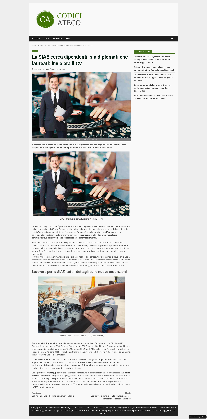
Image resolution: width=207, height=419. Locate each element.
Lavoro (46, 38)
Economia (36, 38)
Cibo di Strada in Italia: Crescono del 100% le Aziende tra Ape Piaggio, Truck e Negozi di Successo (154, 78)
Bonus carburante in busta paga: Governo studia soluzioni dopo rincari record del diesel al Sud (152, 88)
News (68, 38)
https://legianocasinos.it (102, 257)
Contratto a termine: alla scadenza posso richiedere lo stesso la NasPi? (111, 396)
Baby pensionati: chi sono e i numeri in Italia (53, 394)
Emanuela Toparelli (41, 69)
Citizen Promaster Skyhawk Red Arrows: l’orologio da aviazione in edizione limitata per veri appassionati (153, 60)
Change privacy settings (198, 417)
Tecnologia (57, 38)
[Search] (172, 38)
